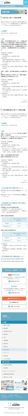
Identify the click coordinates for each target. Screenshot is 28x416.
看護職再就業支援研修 (9, 374)
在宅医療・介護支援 (13, 395)
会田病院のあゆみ (8, 331)
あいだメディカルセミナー (10, 371)
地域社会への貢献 (8, 377)
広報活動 (6, 368)
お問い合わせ (20, 396)
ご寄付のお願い (7, 358)
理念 (5, 337)
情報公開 (6, 355)
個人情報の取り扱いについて (8, 396)
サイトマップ (4, 398)
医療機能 (6, 340)
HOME (2, 6)
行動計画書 (6, 349)
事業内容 (6, 334)
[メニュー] (25, 2)
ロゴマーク (6, 352)
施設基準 (6, 343)
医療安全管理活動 (8, 364)
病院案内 (7, 6)
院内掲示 (6, 346)
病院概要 (6, 328)
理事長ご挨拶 (7, 325)
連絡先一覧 (4, 395)
